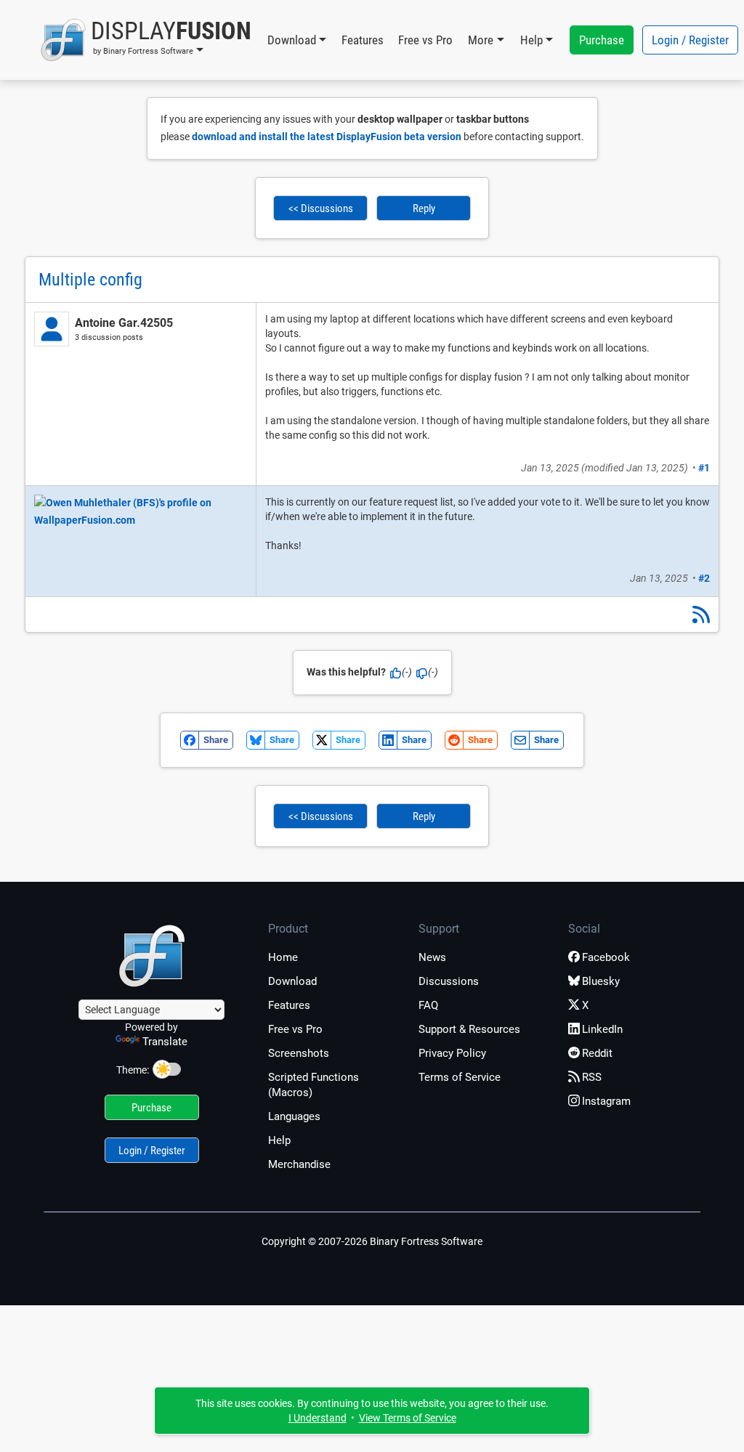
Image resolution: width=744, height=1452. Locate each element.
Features (362, 40)
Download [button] (291, 40)
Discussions (448, 981)
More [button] (480, 40)
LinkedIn (602, 1029)
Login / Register (690, 40)
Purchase (601, 40)
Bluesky (601, 981)
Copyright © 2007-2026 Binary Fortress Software (372, 1241)
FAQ (428, 1005)
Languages (294, 1116)
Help (279, 1140)
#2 (704, 578)
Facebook (606, 957)
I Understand (317, 1418)
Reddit (597, 1053)
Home (283, 957)
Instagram (606, 1101)
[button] (145, 40)
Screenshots (298, 1053)
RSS (592, 1077)
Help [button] (531, 40)
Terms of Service (459, 1077)
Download (292, 981)
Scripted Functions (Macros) (313, 1085)
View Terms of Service (407, 1418)
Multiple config (90, 279)
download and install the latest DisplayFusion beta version (326, 136)
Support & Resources (469, 1029)
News (432, 957)
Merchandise (299, 1164)
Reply (424, 208)
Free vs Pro (425, 40)
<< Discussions (320, 208)
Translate (164, 1041)
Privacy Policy (452, 1053)
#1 (704, 468)
